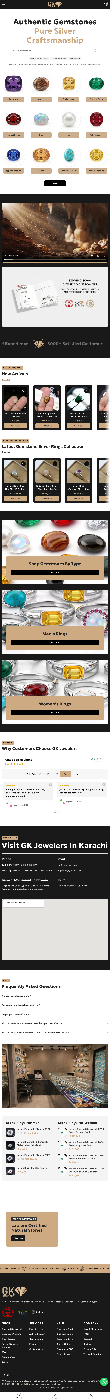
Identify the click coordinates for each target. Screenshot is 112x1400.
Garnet (5, 1362)
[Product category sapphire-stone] (13, 159)
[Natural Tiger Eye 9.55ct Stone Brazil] (47, 399)
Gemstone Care (64, 1339)
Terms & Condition (93, 1354)
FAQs (86, 1334)
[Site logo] (55, 4)
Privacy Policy (90, 1349)
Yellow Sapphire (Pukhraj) (10, 1345)
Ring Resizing (36, 1329)
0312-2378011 (30, 865)
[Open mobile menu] (3, 4)
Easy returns (63, 1354)
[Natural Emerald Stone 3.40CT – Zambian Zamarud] (78, 399)
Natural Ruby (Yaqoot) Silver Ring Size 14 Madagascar (78, 489)
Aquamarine (8, 1356)
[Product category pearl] (69, 123)
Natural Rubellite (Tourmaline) (32, 1167)
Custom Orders (37, 1349)
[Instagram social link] (8, 1375)
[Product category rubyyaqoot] (96, 123)
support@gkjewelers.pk (68, 870)
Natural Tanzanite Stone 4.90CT (33, 1129)
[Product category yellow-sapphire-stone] (96, 159)
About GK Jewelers (93, 1329)
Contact (87, 1339)
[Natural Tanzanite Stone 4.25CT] (10, 1158)
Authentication (37, 1334)
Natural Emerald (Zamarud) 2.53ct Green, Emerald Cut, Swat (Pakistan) (86, 1158)
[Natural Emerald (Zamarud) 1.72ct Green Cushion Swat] (62, 1132)
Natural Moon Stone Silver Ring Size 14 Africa (47, 489)
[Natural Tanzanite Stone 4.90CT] (10, 1132)
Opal (4, 1351)
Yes (65, 774)
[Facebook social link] (4, 1375)
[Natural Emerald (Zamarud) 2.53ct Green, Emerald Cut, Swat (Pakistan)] (62, 1158)
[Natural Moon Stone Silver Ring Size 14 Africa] (47, 471)
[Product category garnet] (13, 123)
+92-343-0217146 (44, 870)
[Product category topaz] (41, 159)
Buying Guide (63, 1344)
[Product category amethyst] (13, 87)
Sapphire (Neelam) (12, 1334)
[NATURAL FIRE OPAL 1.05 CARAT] (15, 399)
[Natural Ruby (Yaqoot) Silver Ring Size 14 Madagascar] (78, 471)
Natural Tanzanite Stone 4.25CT (33, 1155)
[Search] (96, 51)
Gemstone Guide (65, 1329)
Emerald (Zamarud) (12, 1329)
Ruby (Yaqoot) (9, 1339)
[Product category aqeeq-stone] (41, 87)
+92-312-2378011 (23, 870)
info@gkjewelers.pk (66, 865)
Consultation (36, 1339)
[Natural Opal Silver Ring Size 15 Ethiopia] (15, 471)
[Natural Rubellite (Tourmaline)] (10, 1171)
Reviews (87, 1344)
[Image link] (14, 1291)
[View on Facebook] (50, 784)
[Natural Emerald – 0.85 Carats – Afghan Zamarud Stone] (10, 1145)
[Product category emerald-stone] (96, 87)
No (77, 774)
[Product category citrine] (69, 87)
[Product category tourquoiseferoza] (69, 159)
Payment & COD (64, 1349)
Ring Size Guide (64, 1334)
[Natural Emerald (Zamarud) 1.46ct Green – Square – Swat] (62, 1145)
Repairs (33, 1344)
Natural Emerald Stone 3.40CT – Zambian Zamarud (78, 416)
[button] (15, 425)
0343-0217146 (14, 865)
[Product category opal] (41, 123)
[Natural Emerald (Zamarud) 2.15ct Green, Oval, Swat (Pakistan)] (62, 1171)
